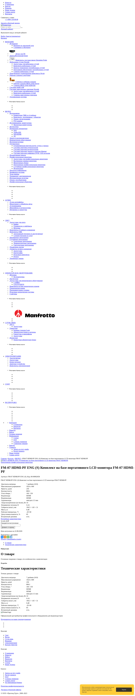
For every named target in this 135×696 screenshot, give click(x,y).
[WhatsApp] (8, 537)
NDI (15, 130)
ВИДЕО (8, 111)
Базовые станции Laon (22, 330)
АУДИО (8, 200)
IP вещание (13, 44)
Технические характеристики (15, 545)
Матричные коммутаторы (23, 125)
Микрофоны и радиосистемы (20, 208)
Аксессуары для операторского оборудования (26, 281)
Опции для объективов (17, 180)
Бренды (8, 6)
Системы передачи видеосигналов (26, 149)
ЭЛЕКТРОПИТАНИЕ (13, 356)
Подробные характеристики (11, 519)
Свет (7, 635)
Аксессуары (18, 251)
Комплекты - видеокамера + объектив (27, 117)
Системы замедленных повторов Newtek (24, 89)
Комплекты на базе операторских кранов (24, 286)
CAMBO (17, 282)
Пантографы (18, 253)
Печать (3, 539)
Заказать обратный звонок (10, 23)
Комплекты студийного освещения (22, 230)
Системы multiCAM (16, 87)
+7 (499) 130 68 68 (11, 19)
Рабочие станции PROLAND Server (26, 83)
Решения (8, 8)
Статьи (16, 438)
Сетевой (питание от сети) (23, 236)
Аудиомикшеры (15, 206)
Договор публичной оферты (11, 690)
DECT (11, 324)
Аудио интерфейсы (16, 202)
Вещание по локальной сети (24, 45)
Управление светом (16, 247)
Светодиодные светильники (24, 245)
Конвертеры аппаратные (18, 128)
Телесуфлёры (14, 174)
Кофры (16, 224)
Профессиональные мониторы (20, 157)
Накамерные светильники (18, 237)
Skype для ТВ (20, 54)
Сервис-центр (10, 12)
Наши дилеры (10, 10)
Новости (8, 2)
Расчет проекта (19, 451)
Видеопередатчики (16, 142)
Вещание (8, 641)
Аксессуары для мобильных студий (26, 64)
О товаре (8, 543)
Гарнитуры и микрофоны (23, 334)
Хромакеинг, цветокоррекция (20, 176)
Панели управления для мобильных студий (29, 68)
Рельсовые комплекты (21, 255)
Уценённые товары (16, 258)
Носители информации (17, 170)
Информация (14, 436)
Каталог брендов (11, 645)
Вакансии (17, 426)
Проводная (13, 338)
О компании (9, 4)
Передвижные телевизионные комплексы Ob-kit (27, 73)
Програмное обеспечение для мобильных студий (31, 70)
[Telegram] (11, 537)
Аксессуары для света (17, 222)
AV (15, 136)
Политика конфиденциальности (12, 686)
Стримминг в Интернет (22, 47)
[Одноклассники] (5, 537)
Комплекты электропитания (19, 366)
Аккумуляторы (14, 358)
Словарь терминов (20, 442)
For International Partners (13, 682)
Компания (13, 423)
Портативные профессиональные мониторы (29, 165)
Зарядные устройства (17, 364)
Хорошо (124, 689)
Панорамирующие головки (19, 290)
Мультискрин (18, 168)
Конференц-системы (16, 172)
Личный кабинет (7, 29)
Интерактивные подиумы (18, 178)
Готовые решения (15, 434)
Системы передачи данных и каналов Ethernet (30, 151)
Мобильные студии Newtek (19, 62)
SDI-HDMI (17, 134)
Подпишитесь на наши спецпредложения (16, 619)
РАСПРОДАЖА (11, 402)
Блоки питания (15, 362)
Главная (4, 458)
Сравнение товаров (21, 443)
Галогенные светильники (23, 241)
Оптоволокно (14, 144)
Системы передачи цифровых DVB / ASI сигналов (32, 153)
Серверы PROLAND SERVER (24, 85)
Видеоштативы (19, 277)
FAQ (15, 440)
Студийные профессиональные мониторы (29, 166)
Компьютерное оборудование (20, 140)
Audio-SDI (17, 132)
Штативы (17, 228)
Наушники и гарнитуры (18, 210)
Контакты (8, 14)
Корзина (4, 38)
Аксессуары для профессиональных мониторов (31, 159)
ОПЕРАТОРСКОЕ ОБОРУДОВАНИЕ (19, 273)
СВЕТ (7, 220)
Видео (7, 637)
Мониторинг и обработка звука (20, 204)
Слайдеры (13, 294)
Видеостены (14, 127)
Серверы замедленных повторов (25, 95)
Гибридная (13, 328)
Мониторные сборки (21, 163)
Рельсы (16, 256)
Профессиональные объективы (20, 182)
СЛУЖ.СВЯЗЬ (10, 323)
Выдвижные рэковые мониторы (25, 161)
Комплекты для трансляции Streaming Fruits (31, 60)
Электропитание (11, 643)
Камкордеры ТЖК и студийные (25, 115)
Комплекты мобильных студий (25, 66)
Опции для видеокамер (22, 119)
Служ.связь (9, 639)
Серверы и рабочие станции (25, 82)
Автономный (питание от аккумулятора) (28, 234)
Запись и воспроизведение (19, 138)
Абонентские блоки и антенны (25, 332)
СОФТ (7, 384)
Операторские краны (17, 288)
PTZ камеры (18, 121)
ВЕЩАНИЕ (9, 42)
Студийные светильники (18, 239)
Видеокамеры (14, 113)
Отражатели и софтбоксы (23, 226)
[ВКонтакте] (2, 537)
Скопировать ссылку (13, 539)
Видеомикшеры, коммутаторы (20, 123)
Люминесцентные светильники (25, 243)
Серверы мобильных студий (24, 71)
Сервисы (12, 447)
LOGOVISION (19, 284)
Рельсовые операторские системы (21, 292)
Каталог (11, 458)
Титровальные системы (18, 97)
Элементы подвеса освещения (20, 249)
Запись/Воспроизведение (18, 56)
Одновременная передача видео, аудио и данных (31, 146)
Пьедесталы (13, 279)
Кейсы (11, 432)
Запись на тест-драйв (21, 449)
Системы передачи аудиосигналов (26, 147)
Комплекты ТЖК (15, 232)
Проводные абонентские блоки (25, 340)
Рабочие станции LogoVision (19, 75)
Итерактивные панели (17, 155)
